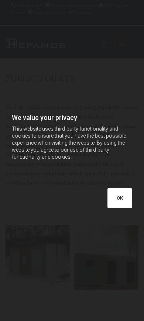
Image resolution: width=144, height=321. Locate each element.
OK (120, 198)
